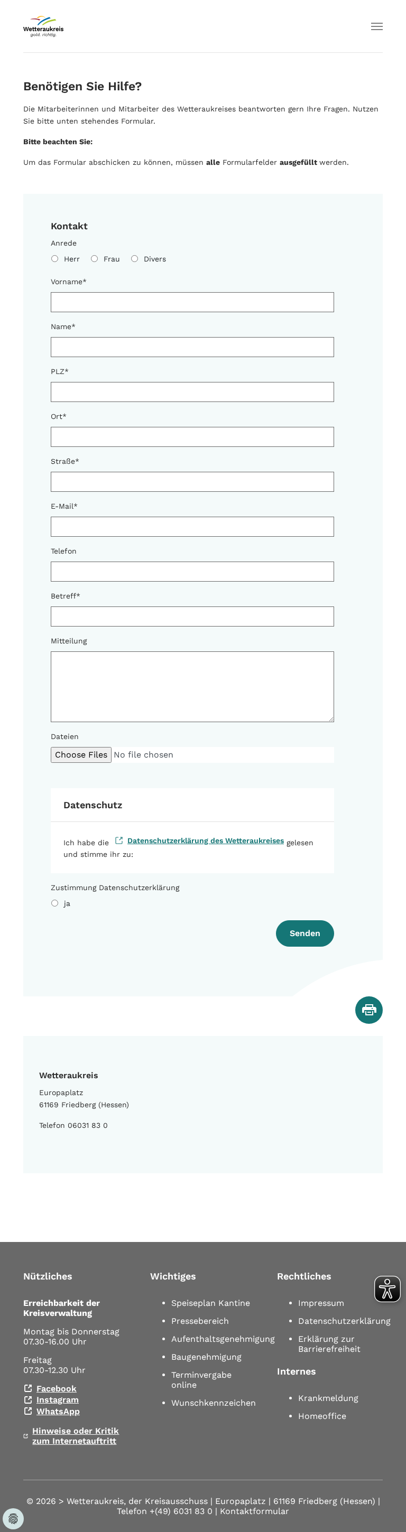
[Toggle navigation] (377, 26)
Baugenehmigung (206, 1357)
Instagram (57, 1400)
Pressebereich (200, 1321)
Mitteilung (69, 641)
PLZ (60, 371)
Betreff (65, 596)
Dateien (65, 736)
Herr (72, 259)
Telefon (64, 551)
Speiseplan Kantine (210, 1303)
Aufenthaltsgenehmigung (223, 1339)
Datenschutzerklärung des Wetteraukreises (205, 840)
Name (63, 326)
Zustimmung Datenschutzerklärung (115, 887)
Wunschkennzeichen (213, 1403)
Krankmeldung (328, 1398)
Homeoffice (322, 1416)
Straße (65, 461)
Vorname (69, 281)
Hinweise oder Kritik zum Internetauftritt (75, 1436)
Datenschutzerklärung (344, 1321)
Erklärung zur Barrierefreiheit (329, 1344)
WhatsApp (58, 1411)
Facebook (56, 1389)
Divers (155, 259)
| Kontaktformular (252, 1511)
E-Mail (64, 506)
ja (67, 903)
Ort (59, 416)
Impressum (321, 1303)
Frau (112, 259)
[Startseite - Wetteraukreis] (43, 26)
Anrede (64, 243)
